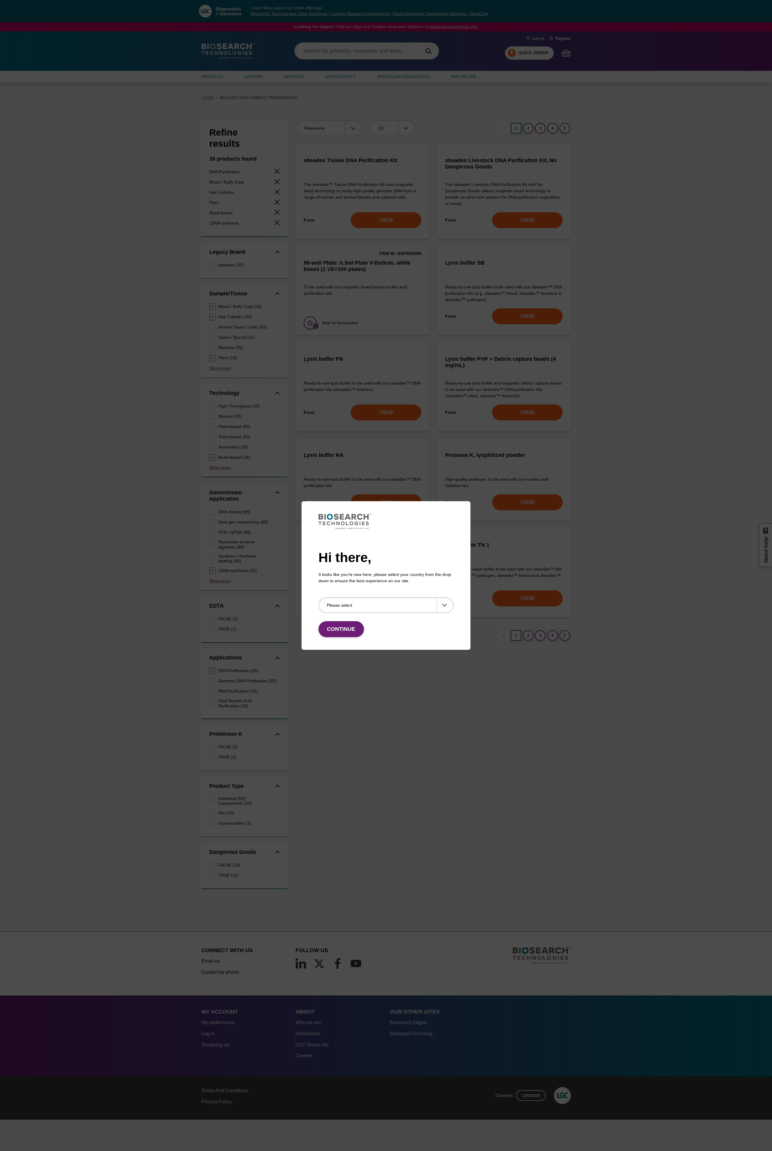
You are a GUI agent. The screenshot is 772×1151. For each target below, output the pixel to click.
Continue (341, 629)
